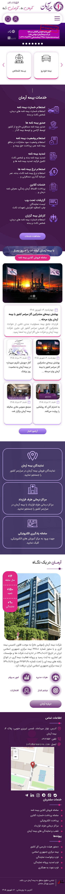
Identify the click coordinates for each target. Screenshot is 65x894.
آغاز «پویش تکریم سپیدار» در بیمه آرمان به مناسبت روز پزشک (18, 367)
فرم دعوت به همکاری (48, 868)
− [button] (15, 757)
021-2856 (13, 3)
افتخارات (14, 690)
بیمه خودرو (46, 71)
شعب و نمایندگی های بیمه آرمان (43, 831)
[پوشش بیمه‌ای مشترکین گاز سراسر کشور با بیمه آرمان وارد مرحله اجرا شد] (48, 347)
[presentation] (61, 62)
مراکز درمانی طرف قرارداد (46, 826)
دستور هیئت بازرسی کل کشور (44, 847)
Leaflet (50, 789)
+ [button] (15, 751)
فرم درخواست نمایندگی (47, 857)
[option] (32, 34)
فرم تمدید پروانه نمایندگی (46, 862)
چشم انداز (43, 690)
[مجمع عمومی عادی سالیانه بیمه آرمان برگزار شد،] (19, 391)
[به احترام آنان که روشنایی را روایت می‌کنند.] (48, 391)
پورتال (46, 883)
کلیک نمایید (32, 466)
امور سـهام (13, 677)
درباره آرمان (45, 704)
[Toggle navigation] (57, 18)
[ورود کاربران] (15, 19)
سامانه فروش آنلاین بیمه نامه (32, 258)
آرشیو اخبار (32, 431)
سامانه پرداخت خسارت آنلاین (44, 815)
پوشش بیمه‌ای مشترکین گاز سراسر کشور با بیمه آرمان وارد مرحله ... (48, 367)
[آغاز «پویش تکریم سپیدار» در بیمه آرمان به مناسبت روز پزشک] (19, 347)
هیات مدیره (42, 677)
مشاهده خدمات (32, 236)
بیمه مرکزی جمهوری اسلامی (45, 852)
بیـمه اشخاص (19, 71)
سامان (40, 883)
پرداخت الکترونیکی (49, 821)
